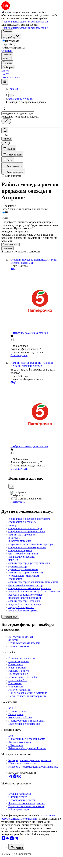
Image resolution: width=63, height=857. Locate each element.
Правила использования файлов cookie (24, 27)
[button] (5, 70)
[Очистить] (6, 121)
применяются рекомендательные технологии (30, 817)
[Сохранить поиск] (4, 130)
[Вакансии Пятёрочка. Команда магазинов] (34, 301)
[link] (7, 62)
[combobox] (17, 113)
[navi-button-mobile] (4, 82)
